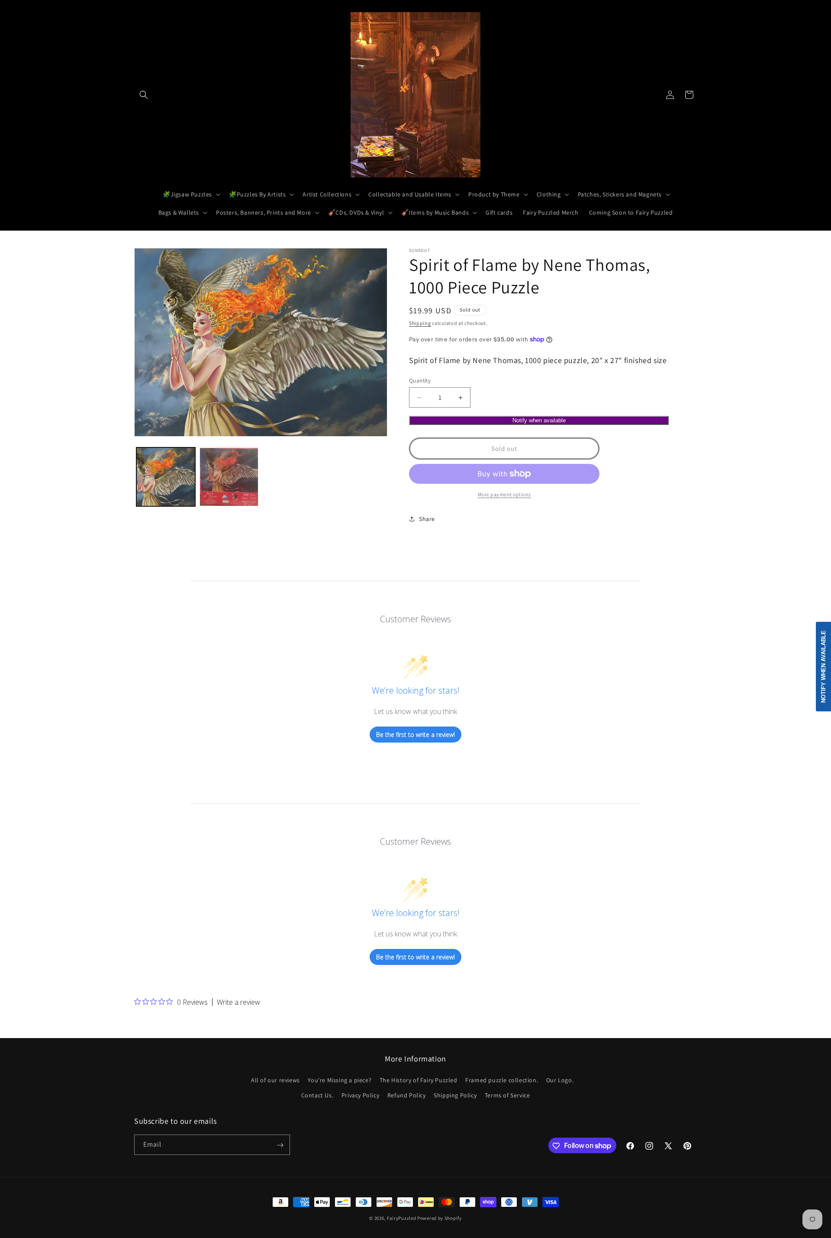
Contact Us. (317, 1095)
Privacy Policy (360, 1095)
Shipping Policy (455, 1095)
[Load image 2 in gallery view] (229, 476)
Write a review (238, 1002)
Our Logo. (559, 1080)
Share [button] (427, 519)
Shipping (420, 323)
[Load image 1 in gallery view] (165, 476)
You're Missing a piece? (339, 1080)
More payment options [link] (504, 494)
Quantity (420, 380)
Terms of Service (507, 1095)
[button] (143, 94)
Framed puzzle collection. (501, 1080)
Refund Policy (406, 1095)
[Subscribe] (280, 1145)
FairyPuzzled (401, 1218)
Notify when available (539, 420)
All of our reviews (275, 1080)
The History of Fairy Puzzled (418, 1080)
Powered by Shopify (439, 1218)
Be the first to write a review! (415, 734)
